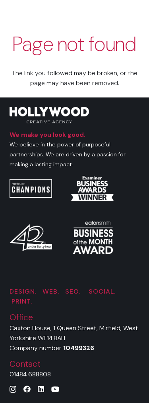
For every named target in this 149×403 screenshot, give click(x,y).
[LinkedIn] (41, 389)
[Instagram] (13, 389)
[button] (138, 12)
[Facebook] (27, 389)
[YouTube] (55, 389)
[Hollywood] (48, 12)
